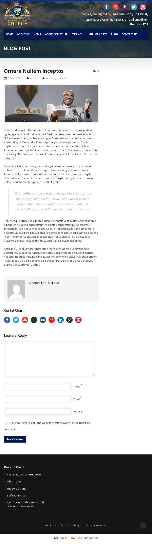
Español (77, 34)
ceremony (51, 78)
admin (33, 78)
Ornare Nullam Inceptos (34, 70)
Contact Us (129, 34)
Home (9, 34)
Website (79, 411)
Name (77, 387)
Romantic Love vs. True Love (24, 474)
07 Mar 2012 (15, 78)
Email (77, 399)
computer (63, 78)
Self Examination (17, 495)
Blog (114, 34)
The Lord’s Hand (16, 488)
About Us (23, 34)
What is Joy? (14, 481)
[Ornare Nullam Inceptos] (51, 103)
